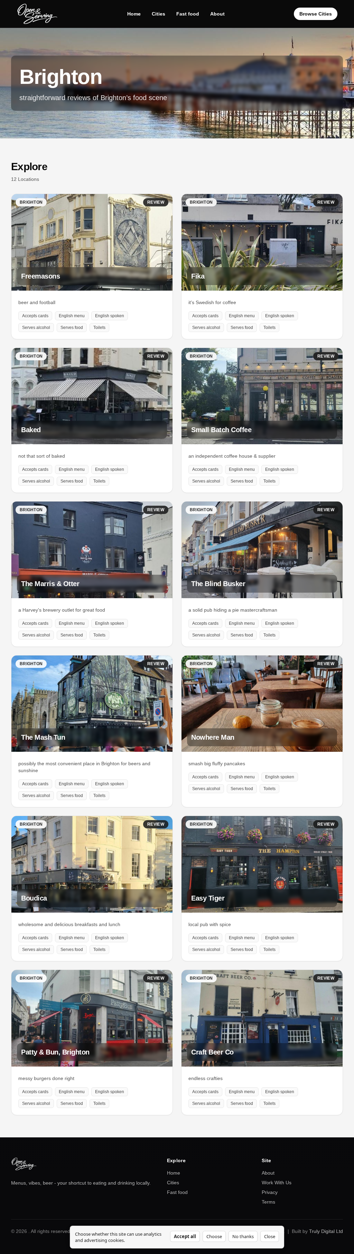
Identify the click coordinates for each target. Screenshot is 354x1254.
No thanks (243, 1236)
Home (134, 14)
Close (269, 1236)
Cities (158, 14)
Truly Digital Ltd (326, 1231)
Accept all (185, 1236)
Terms (268, 1202)
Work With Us (276, 1182)
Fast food (187, 14)
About (217, 14)
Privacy (270, 1192)
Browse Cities (315, 14)
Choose (214, 1236)
